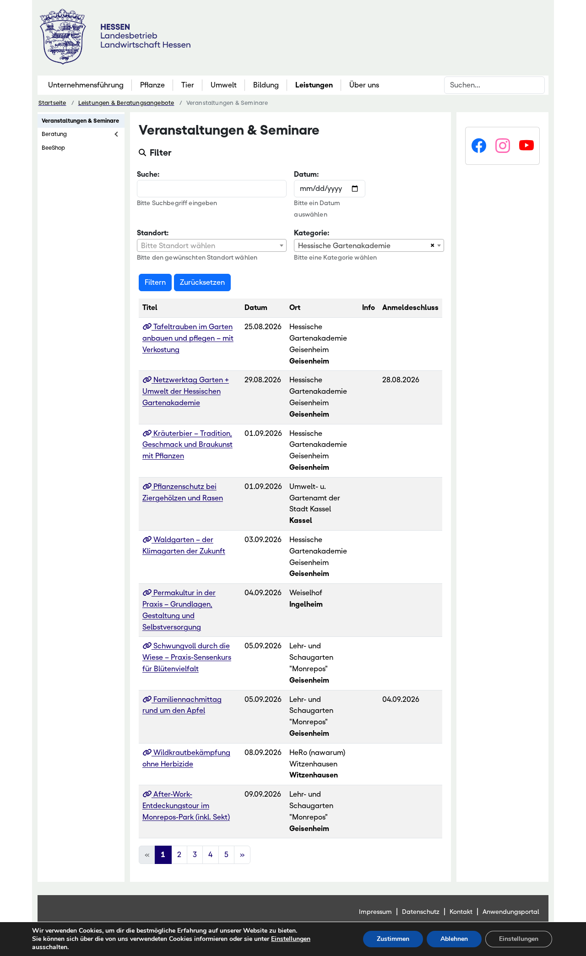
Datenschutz (421, 911)
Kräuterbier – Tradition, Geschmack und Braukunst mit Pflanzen (187, 445)
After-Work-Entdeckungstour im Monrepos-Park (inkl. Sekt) (186, 805)
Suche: (148, 174)
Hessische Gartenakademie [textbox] (344, 245)
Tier (187, 85)
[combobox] (212, 245)
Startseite (52, 102)
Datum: (306, 174)
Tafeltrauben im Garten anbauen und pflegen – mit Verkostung (187, 338)
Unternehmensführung (86, 85)
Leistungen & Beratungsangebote (126, 102)
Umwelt (224, 85)
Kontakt (461, 911)
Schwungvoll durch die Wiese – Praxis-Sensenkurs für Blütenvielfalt (186, 657)
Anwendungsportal (511, 911)
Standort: (152, 232)
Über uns (364, 85)
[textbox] (212, 245)
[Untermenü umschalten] (117, 134)
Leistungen (314, 85)
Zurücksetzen (202, 282)
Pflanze (152, 85)
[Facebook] (479, 146)
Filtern (155, 282)
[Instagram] (502, 146)
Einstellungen (290, 939)
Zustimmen (393, 938)
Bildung (266, 85)
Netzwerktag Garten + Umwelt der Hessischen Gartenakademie (185, 391)
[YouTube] (526, 146)
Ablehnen (454, 938)
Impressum (375, 911)
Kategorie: (311, 232)
